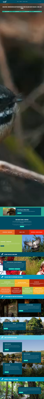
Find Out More (22, 226)
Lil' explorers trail (17, 11)
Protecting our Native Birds (37, 11)
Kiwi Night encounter (7, 11)
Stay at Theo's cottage (27, 11)
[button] (18, 1)
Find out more (6, 328)
